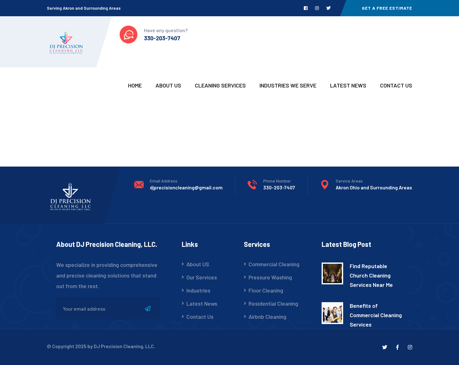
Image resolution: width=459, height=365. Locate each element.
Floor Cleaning (266, 290)
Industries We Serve (287, 85)
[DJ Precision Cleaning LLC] (66, 41)
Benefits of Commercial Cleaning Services (376, 315)
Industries (198, 290)
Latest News (348, 85)
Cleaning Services (220, 85)
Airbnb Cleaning (267, 316)
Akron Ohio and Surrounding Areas (374, 187)
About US (197, 264)
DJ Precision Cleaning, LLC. (124, 346)
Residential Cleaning (273, 303)
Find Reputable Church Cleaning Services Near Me (371, 275)
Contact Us (396, 85)
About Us (168, 85)
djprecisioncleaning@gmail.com (186, 187)
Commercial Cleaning (274, 264)
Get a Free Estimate (387, 8)
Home (135, 85)
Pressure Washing (270, 277)
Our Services (201, 277)
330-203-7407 (162, 38)
